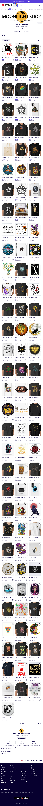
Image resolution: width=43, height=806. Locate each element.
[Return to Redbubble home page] (7, 5)
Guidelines (23, 773)
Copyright (23, 777)
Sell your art (12, 776)
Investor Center (13, 769)
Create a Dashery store (13, 783)
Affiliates (12, 774)
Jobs (11, 778)
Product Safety (24, 775)
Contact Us (23, 779)
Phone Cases (19, 9)
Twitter (34, 771)
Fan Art (2, 769)
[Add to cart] (13, 60)
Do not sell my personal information (20, 792)
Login (2, 778)
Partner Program (12, 772)
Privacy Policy (10, 792)
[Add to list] (13, 44)
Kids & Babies (37, 9)
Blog (2, 773)
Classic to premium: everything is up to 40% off (22, 1)
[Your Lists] (37, 5)
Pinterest (35, 775)
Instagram (35, 767)
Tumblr (34, 773)
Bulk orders (3, 782)
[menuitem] (2, 9)
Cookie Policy (30, 792)
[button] (22, 1)
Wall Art (24, 9)
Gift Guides (3, 767)
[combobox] (15, 5)
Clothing (8, 9)
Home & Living (30, 9)
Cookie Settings (24, 781)
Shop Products (17, 31)
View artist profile (21, 28)
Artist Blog (12, 780)
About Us (12, 767)
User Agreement (4, 792)
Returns (22, 769)
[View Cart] (40, 5)
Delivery (22, 767)
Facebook (35, 769)
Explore (2, 9)
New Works (3, 771)
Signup (2, 780)
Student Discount (3, 776)
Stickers (14, 9)
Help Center (23, 771)
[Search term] (16, 5)
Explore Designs (25, 31)
